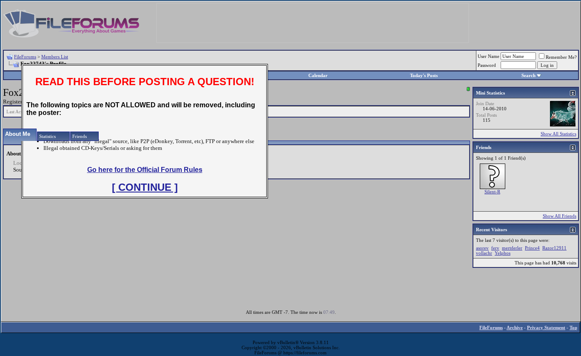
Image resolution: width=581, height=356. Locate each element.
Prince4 (532, 247)
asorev (482, 247)
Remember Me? (561, 57)
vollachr (484, 253)
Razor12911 (554, 247)
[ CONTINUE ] (145, 187)
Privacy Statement (546, 327)
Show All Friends (559, 215)
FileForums (25, 56)
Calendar (318, 75)
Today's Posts (424, 75)
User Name (488, 56)
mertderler (512, 247)
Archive (515, 327)
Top (573, 327)
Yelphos (502, 253)
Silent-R (492, 191)
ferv (495, 247)
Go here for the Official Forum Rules (144, 169)
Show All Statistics (558, 133)
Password (487, 65)
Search (528, 75)
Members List (54, 56)
